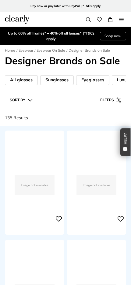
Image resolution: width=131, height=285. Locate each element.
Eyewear (26, 50)
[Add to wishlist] (59, 219)
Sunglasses (57, 80)
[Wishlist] (99, 19)
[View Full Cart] (110, 19)
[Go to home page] (17, 19)
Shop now (112, 36)
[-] (34, 219)
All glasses (21, 80)
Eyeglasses (92, 80)
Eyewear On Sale (51, 50)
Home (10, 50)
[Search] (88, 19)
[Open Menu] (121, 19)
